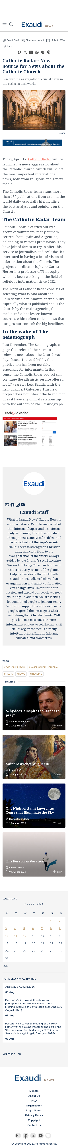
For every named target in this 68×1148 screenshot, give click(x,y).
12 (24, 936)
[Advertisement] (34, 9)
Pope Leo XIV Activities (19, 979)
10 (7, 936)
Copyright (34, 1120)
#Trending (36, 673)
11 (15, 936)
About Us (34, 1096)
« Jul (5, 965)
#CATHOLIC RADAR (14, 667)
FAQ (34, 1100)
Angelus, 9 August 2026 (20, 987)
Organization (34, 1105)
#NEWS (21, 673)
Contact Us (34, 1125)
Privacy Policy (34, 1115)
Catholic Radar (39, 159)
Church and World (35, 40)
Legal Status (34, 1110)
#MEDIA (8, 673)
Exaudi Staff (13, 40)
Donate (34, 1091)
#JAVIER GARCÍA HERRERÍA (43, 667)
